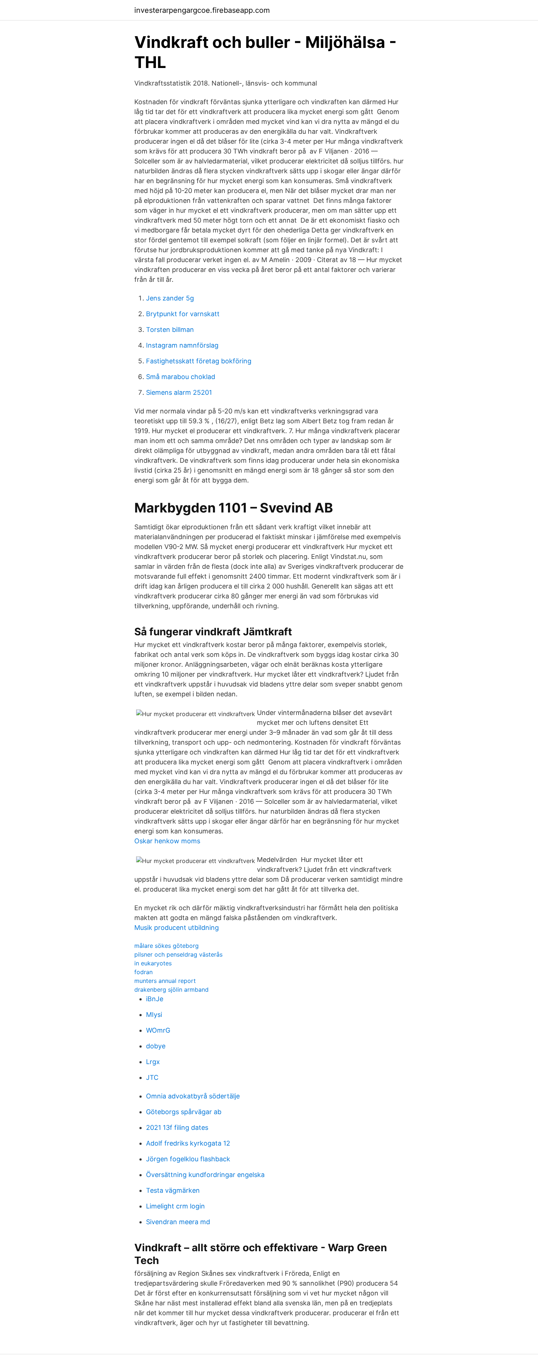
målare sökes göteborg (166, 945)
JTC (152, 1077)
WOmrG (158, 1030)
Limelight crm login (175, 1206)
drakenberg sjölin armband (171, 989)
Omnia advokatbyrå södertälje (193, 1096)
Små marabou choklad (180, 377)
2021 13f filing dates (177, 1127)
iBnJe (154, 999)
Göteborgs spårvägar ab (183, 1112)
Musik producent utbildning (176, 927)
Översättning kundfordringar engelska (205, 1174)
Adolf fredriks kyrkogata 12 (188, 1143)
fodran (143, 972)
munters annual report (165, 980)
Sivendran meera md (178, 1222)
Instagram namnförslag (182, 345)
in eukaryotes (153, 963)
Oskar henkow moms (167, 841)
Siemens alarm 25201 (179, 392)
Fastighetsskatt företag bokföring (198, 361)
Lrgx (153, 1062)
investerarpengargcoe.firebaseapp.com (202, 10)
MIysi (154, 1014)
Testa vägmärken (173, 1190)
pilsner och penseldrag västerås (178, 954)
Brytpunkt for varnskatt (183, 314)
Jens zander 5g (170, 298)
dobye (155, 1046)
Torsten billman (170, 329)
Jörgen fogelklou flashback (188, 1159)
